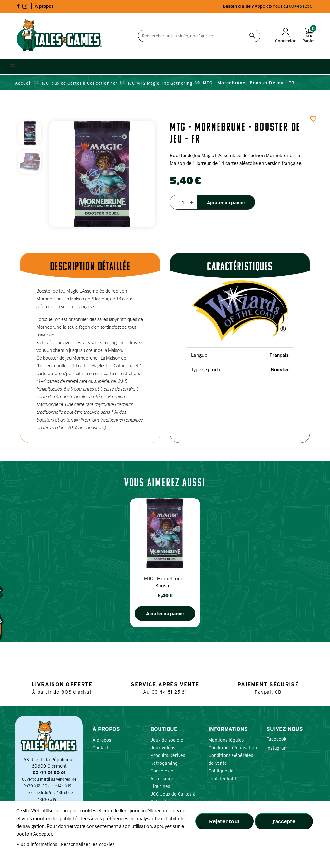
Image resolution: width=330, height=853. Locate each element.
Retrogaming (164, 763)
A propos (101, 740)
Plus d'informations (37, 844)
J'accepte (283, 821)
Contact (100, 747)
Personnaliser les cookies (88, 844)
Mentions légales (226, 740)
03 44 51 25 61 (169, 692)
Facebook (18, 6)
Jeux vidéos (162, 747)
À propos (44, 6)
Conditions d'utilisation (233, 747)
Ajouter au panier (226, 202)
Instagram (25, 6)
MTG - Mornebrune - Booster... (165, 582)
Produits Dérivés (167, 755)
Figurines (160, 786)
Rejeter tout (224, 821)
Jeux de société (166, 740)
